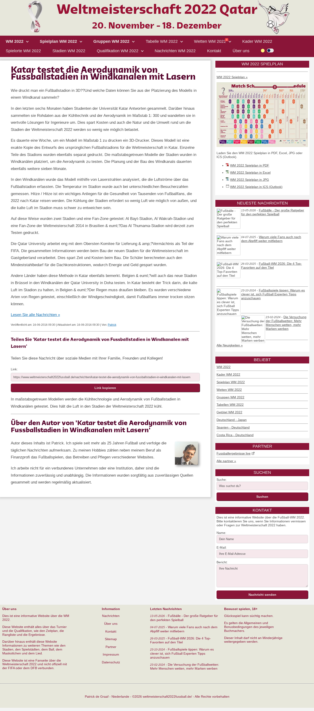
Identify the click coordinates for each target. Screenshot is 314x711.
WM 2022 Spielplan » (232, 77)
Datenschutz (111, 662)
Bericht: (222, 562)
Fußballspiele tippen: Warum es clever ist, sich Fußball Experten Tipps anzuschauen (273, 294)
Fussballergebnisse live (234, 453)
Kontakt (110, 631)
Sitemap (111, 639)
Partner (111, 647)
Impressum (111, 654)
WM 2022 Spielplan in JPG (249, 179)
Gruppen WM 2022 (230, 397)
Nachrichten (111, 616)
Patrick (112, 324)
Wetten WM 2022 (229, 389)
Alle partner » (226, 461)
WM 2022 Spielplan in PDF (249, 165)
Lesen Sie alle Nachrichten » (35, 315)
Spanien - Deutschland (233, 427)
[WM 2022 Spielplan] (262, 146)
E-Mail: (222, 547)
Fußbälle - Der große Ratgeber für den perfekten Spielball (272, 212)
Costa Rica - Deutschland (235, 435)
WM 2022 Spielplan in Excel (250, 172)
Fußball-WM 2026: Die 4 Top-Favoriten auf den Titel (271, 266)
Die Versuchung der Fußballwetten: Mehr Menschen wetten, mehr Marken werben (286, 323)
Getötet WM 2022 (229, 412)
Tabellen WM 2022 (230, 404)
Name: (221, 533)
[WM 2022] (157, 33)
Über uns (110, 623)
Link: (14, 369)
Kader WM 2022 (228, 374)
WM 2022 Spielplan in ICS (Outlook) (256, 187)
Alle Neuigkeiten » (230, 345)
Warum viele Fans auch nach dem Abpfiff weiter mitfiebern (271, 239)
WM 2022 (224, 367)
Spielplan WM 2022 (231, 382)
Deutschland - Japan (232, 420)
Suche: (222, 479)
